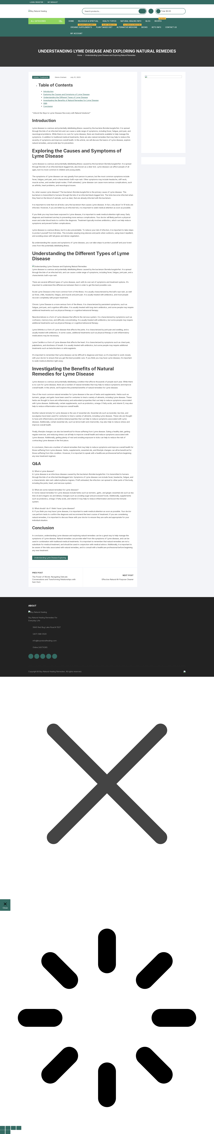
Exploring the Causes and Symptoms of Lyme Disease (66, 94)
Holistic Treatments (40, 77)
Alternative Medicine (128, 26)
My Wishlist (52, 2)
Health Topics (109, 21)
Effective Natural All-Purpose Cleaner (118, 579)
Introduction (48, 91)
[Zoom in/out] (2, 1128)
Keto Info (156, 27)
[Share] (13, 1128)
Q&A (45, 103)
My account (76, 33)
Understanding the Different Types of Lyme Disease (65, 97)
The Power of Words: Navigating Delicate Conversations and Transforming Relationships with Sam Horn (54, 579)
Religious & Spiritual (88, 21)
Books (144, 27)
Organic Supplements (82, 26)
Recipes (159, 20)
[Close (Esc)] (18, 1128)
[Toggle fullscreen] (7, 1128)
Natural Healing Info (130, 21)
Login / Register (36, 2)
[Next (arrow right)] (7, 1132)
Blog (148, 21)
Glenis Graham (60, 77)
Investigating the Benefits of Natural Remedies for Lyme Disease (71, 100)
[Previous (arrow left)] (2, 1132)
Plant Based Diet (105, 26)
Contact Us (171, 27)
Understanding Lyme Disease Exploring (50, 558)
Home (71, 21)
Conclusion (48, 106)
